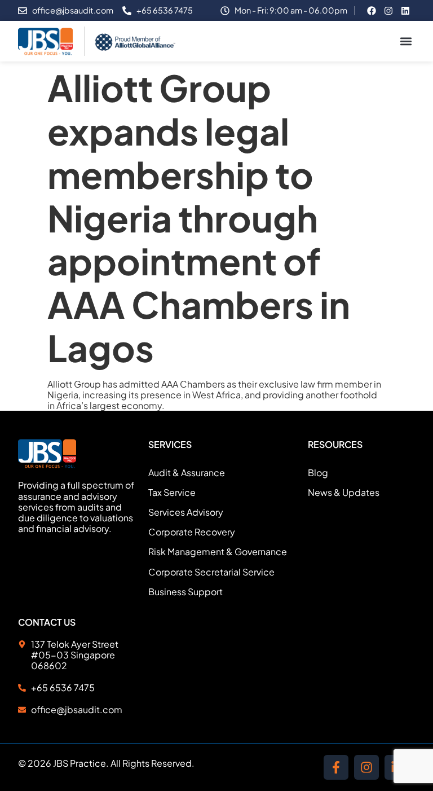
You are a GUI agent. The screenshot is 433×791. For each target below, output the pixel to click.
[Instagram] (366, 767)
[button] (405, 41)
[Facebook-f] (336, 767)
